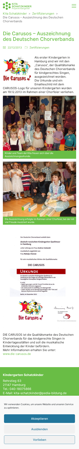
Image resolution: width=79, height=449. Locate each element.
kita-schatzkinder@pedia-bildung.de (40, 393)
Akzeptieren (39, 418)
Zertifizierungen (39, 47)
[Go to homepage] (17, 6)
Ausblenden (39, 429)
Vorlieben (39, 440)
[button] (74, 6)
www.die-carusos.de (17, 354)
